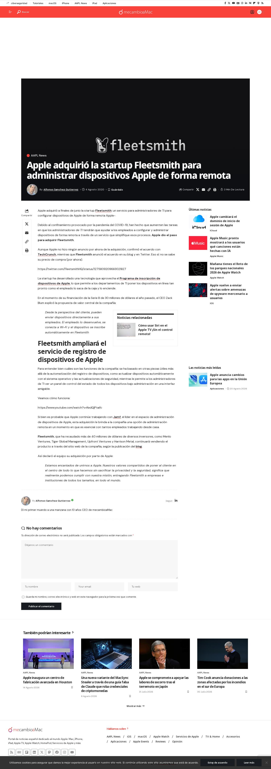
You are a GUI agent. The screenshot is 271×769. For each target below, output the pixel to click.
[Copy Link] (209, 190)
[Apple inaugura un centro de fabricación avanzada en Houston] (48, 654)
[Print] (214, 190)
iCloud (213, 230)
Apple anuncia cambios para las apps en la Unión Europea (228, 379)
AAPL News (81, 3)
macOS (52, 3)
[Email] (203, 190)
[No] (266, 762)
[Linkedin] (34, 752)
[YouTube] (233, 3)
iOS (212, 303)
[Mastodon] (49, 752)
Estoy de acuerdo (217, 762)
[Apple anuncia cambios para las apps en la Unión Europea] (198, 380)
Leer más (249, 762)
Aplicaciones (109, 3)
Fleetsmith (103, 210)
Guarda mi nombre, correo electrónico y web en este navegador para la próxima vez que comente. (81, 596)
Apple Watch (217, 277)
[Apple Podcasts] (258, 3)
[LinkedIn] (246, 3)
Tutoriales (38, 3)
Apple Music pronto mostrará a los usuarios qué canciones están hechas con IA (227, 244)
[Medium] (250, 3)
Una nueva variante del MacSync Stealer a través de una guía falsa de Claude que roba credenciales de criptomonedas (105, 684)
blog (139, 446)
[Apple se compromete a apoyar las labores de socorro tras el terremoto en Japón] (164, 654)
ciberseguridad (19, 3)
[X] (229, 3)
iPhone (65, 3)
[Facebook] (225, 3)
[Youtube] (72, 752)
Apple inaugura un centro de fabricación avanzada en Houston (47, 680)
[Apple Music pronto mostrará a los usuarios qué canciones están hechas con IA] (198, 243)
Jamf (117, 417)
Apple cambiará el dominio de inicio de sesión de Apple (225, 221)
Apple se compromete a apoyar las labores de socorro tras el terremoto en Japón (163, 682)
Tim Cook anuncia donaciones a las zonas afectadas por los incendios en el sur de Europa (222, 682)
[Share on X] (197, 190)
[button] (23, 12)
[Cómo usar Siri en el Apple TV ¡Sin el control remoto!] (126, 330)
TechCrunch (47, 254)
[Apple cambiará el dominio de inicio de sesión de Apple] (198, 222)
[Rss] (262, 3)
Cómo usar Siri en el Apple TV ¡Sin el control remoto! (155, 329)
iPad (94, 3)
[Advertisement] (135, 49)
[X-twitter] (42, 752)
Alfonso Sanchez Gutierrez (61, 189)
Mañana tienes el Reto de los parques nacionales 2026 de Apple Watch (229, 268)
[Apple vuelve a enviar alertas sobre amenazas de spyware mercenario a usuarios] (198, 290)
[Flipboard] (254, 3)
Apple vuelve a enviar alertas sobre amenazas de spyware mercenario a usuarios (229, 291)
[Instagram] (242, 3)
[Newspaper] (19, 752)
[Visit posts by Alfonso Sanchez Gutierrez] (25, 500)
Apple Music (216, 256)
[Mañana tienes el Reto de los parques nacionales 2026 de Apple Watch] (198, 269)
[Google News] (238, 3)
